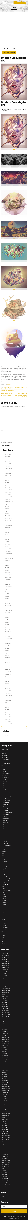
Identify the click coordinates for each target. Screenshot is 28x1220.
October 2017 (8, 527)
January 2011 (8, 719)
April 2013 (7, 655)
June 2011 (7, 707)
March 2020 (7, 461)
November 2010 (8, 724)
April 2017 (7, 541)
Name (3, 426)
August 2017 (7, 532)
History (5, 892)
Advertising (5, 749)
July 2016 (7, 563)
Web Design (5, 944)
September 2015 (9, 586)
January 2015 (8, 605)
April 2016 (7, 570)
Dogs (4, 935)
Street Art (5, 835)
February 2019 (8, 489)
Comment (3, 410)
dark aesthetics (4, 389)
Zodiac (4, 904)
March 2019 (7, 487)
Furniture (5, 761)
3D (3, 767)
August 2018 (7, 504)
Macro (5, 816)
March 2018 (7, 515)
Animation (4, 755)
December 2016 (8, 551)
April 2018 (7, 513)
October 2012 (8, 669)
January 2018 (8, 520)
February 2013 (8, 660)
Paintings (5, 808)
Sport (4, 900)
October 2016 (8, 556)
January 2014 (8, 634)
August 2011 (7, 702)
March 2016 (7, 572)
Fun (3, 864)
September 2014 (9, 615)
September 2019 (9, 473)
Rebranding (6, 880)
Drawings (5, 788)
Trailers (5, 917)
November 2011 (8, 695)
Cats (4, 933)
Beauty (4, 851)
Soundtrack (6, 915)
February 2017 (8, 546)
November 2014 (8, 610)
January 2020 (8, 463)
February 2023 (8, 454)
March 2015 (7, 601)
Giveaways (5, 866)
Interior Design (6, 763)
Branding (5, 870)
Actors (4, 910)
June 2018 (7, 508)
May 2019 (7, 482)
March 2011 (7, 714)
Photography (6, 814)
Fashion (4, 859)
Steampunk (6, 831)
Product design (7, 878)
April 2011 (7, 712)
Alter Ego (4, 753)
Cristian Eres (24, 387)
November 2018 (8, 497)
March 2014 (7, 629)
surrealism (11, 390)
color (5, 387)
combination (17, 387)
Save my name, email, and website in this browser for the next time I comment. (13, 441)
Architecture (5, 757)
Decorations (6, 759)
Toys (3, 939)
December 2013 (8, 636)
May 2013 (7, 653)
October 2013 (8, 641)
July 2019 (7, 478)
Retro (4, 824)
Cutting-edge (6, 783)
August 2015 (7, 589)
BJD (3, 853)
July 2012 (7, 676)
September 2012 (9, 672)
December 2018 (8, 494)
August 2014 (7, 617)
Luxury (4, 896)
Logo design (6, 874)
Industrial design (7, 796)
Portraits (5, 820)
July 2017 (7, 534)
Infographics (6, 798)
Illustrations (6, 794)
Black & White (6, 773)
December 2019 (8, 466)
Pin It (14, 148)
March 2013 (7, 657)
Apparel (5, 861)
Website (3, 435)
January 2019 (8, 492)
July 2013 (7, 648)
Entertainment (5, 857)
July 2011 (7, 705)
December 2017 (8, 523)
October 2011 (8, 698)
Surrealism (5, 837)
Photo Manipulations (8, 812)
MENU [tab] (14, 8)
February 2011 (8, 716)
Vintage (5, 847)
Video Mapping (7, 845)
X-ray (4, 849)
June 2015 (7, 593)
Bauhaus (5, 771)
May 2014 (7, 624)
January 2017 (8, 549)
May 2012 (7, 681)
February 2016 (8, 575)
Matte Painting (6, 800)
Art (2, 765)
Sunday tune (6, 927)
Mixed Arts (5, 804)
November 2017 (8, 525)
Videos (4, 929)
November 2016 (8, 553)
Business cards (7, 872)
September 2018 (9, 501)
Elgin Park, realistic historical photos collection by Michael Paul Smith (21, 395)
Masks (3, 907)
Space (3, 937)
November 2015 (8, 582)
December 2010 (8, 721)
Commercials (6, 751)
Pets (3, 931)
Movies (4, 909)
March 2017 (7, 544)
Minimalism (6, 802)
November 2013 (8, 638)
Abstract (5, 769)
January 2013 (8, 662)
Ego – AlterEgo (6, 48)
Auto (4, 888)
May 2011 (7, 709)
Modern (5, 806)
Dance (4, 921)
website (9, 384)
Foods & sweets (7, 890)
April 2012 (7, 683)
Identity (4, 868)
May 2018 (7, 511)
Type (4, 882)
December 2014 (8, 608)
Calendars (5, 775)
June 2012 (7, 679)
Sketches (5, 829)
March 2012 (7, 686)
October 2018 (8, 499)
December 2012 (8, 664)
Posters (5, 913)
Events (4, 923)
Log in (6, 735)
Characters (6, 777)
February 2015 (8, 603)
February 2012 (8, 688)
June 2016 (7, 565)
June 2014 (7, 622)
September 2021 (9, 459)
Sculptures (5, 826)
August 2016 (7, 560)
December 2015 (8, 579)
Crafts (3, 855)
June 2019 (7, 480)
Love (4, 894)
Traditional (5, 841)
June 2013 (7, 650)
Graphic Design (7, 792)
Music (3, 919)
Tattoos (5, 839)
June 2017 (7, 537)
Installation (5, 884)
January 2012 (8, 690)
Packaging (5, 876)
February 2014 (8, 631)
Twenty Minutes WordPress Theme (13, 1216)
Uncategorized (5, 941)
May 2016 (7, 567)
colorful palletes (10, 387)
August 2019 (7, 475)
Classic (5, 779)
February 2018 (8, 518)
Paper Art (5, 810)
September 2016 (9, 558)
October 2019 (8, 471)
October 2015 (8, 584)
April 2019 (7, 485)
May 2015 (7, 596)
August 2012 (7, 674)
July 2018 (7, 506)
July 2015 (7, 591)
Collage (5, 781)
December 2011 (8, 693)
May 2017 (7, 539)
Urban (4, 902)
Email (2, 430)
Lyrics (4, 925)
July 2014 (7, 619)
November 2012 (8, 667)
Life (3, 886)
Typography (6, 843)
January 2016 (8, 577)
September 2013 (9, 643)
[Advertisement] (14, 27)
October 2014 (8, 612)
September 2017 (9, 530)
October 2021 (8, 456)
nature (7, 390)
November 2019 (8, 468)
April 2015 (7, 598)
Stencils (5, 833)
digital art (11, 389)
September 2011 (9, 700)
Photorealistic (6, 818)
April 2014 (7, 627)
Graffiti (5, 790)
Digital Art (16, 48)
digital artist (16, 389)
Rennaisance (6, 822)
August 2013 (7, 645)
